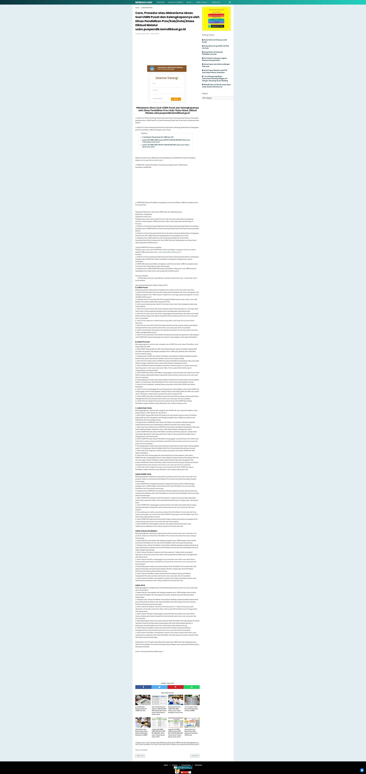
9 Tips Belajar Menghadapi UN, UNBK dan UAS (157, 137)
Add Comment (155, 33)
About (166, 765)
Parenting (216, 2)
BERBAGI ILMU (143, 2)
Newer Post (140, 756)
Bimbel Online (201, 2)
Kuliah (188, 2)
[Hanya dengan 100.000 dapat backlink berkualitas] (216, 30)
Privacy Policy (186, 765)
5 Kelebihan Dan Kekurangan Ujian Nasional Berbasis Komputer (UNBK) (141, 732)
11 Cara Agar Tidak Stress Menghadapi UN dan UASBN (191, 708)
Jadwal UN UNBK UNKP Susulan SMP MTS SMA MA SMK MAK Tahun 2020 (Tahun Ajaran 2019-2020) (166, 141)
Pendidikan (160, 2)
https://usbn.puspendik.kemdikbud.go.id (167, 252)
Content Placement (175, 2)
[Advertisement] (167, 50)
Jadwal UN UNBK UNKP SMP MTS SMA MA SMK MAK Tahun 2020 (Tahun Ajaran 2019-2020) (165, 146)
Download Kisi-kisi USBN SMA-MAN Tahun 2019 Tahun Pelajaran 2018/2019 (175, 709)
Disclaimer (198, 765)
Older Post (195, 756)
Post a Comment (141, 750)
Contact (174, 765)
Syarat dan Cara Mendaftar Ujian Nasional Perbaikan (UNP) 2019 (191, 732)
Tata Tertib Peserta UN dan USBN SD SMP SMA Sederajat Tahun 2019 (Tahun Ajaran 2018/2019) (159, 710)
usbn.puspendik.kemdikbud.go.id (151, 160)
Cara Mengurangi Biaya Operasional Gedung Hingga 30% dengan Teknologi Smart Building (215, 79)
